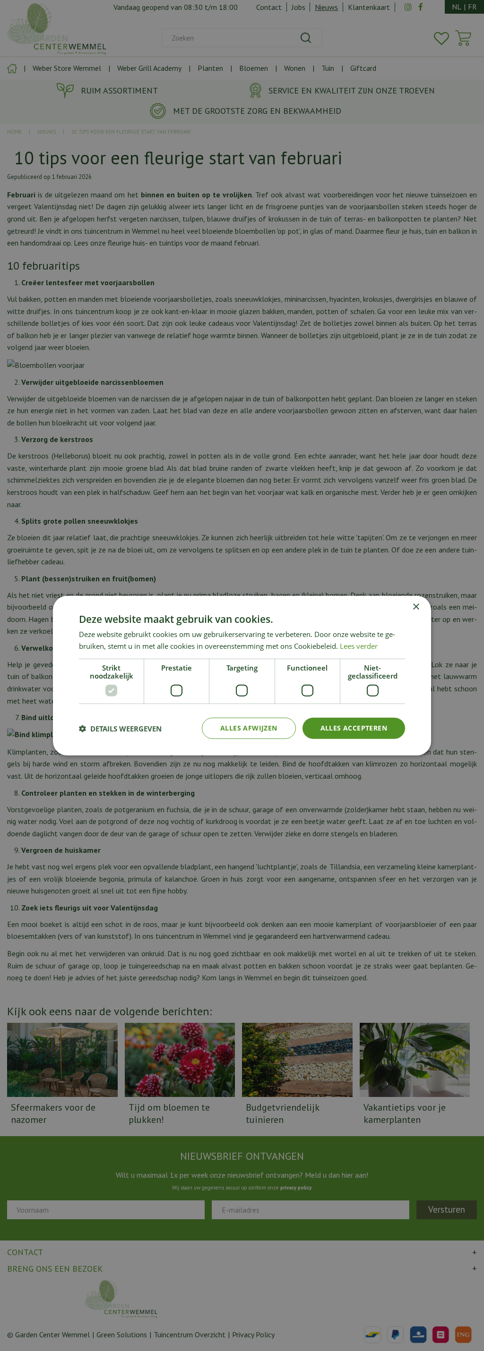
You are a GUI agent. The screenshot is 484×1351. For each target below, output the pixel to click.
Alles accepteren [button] (353, 727)
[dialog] (242, 675)
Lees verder (359, 645)
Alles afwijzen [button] (248, 727)
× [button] (415, 606)
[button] (120, 728)
